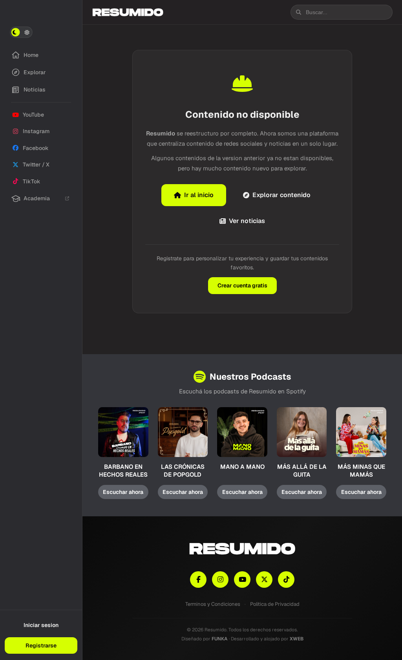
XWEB (296, 639)
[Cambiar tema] (21, 32)
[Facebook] (198, 579)
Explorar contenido (281, 195)
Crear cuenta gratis (242, 285)
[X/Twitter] (264, 579)
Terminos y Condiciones (212, 604)
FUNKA (220, 639)
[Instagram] (220, 579)
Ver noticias (247, 221)
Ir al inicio (199, 195)
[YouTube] (242, 579)
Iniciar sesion (41, 625)
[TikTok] (286, 579)
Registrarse (41, 645)
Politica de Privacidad (275, 604)
